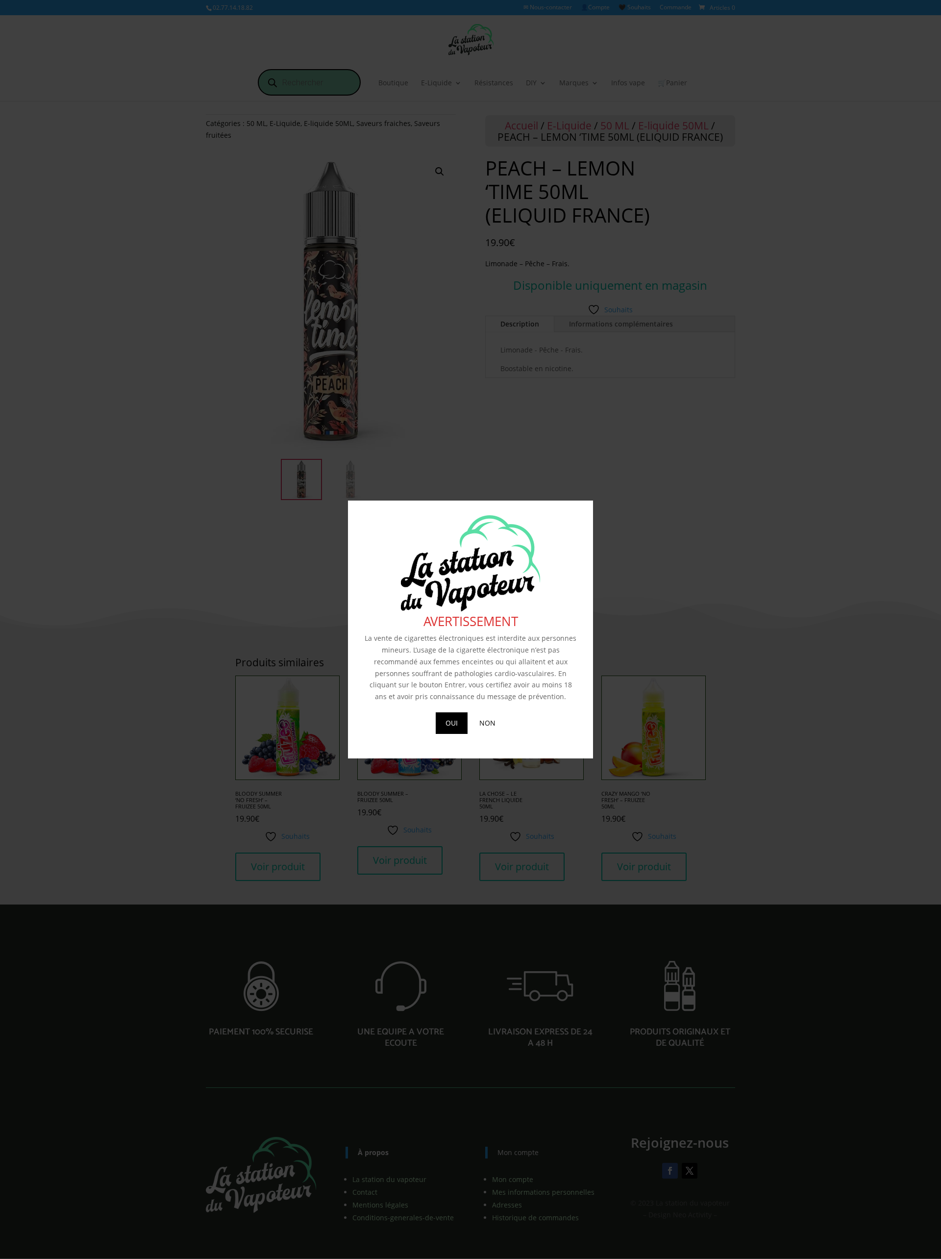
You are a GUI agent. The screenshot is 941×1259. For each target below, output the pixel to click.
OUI (452, 723)
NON (487, 723)
